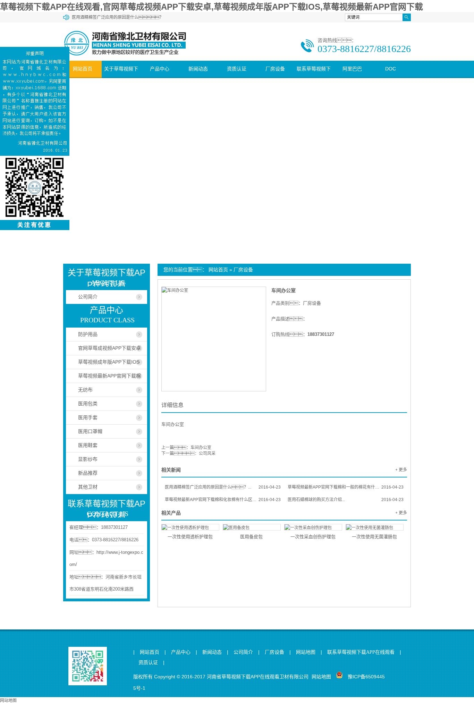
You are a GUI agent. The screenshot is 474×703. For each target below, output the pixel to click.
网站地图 (305, 652)
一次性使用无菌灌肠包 (374, 536)
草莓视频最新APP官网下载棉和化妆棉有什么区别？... (223, 499)
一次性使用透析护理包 (190, 536)
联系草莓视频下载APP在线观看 (314, 77)
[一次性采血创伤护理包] (313, 527)
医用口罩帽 (90, 431)
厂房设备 (275, 68)
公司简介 (88, 296)
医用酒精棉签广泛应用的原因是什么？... (223, 487)
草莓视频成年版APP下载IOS (108, 362)
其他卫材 (88, 487)
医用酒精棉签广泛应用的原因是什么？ (117, 17)
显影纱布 (88, 459)
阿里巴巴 (352, 68)
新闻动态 (198, 68)
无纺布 (85, 389)
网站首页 (82, 68)
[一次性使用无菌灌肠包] (375, 527)
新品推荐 (88, 473)
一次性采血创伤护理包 (313, 536)
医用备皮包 (251, 536)
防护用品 (88, 334)
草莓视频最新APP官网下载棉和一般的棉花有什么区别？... (346, 487)
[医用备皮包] (252, 527)
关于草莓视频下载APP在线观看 (121, 77)
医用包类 (88, 403)
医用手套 (88, 417)
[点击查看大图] (175, 290)
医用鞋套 (88, 445)
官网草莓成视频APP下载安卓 (109, 348)
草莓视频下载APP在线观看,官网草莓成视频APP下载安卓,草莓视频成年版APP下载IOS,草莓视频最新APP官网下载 (211, 6)
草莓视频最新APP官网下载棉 (109, 376)
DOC (390, 68)
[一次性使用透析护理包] (190, 527)
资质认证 (236, 68)
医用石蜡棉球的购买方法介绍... (346, 499)
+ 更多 (401, 469)
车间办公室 (283, 290)
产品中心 (159, 68)
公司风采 (207, 453)
